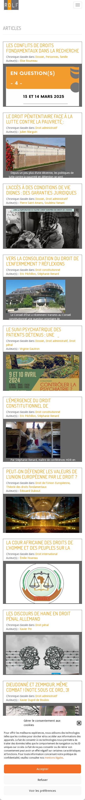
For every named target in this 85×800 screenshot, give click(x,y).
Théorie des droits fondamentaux (26, 486)
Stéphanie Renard (48, 273)
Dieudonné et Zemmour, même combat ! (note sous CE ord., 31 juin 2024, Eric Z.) (37, 689)
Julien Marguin (28, 131)
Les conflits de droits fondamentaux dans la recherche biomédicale (42, 50)
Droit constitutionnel (47, 269)
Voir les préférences (42, 791)
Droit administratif (46, 127)
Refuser (43, 780)
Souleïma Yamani (54, 202)
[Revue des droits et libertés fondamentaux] (9, 5)
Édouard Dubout (30, 490)
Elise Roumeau (28, 60)
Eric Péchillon (28, 273)
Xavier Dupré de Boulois (34, 700)
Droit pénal (42, 625)
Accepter (42, 769)
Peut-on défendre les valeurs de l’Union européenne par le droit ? (41, 474)
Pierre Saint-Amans (31, 202)
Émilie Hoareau (29, 558)
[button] (79, 723)
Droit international (46, 554)
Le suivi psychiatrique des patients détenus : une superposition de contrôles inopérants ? (36, 337)
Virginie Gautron (30, 348)
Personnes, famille (57, 56)
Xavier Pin (26, 629)
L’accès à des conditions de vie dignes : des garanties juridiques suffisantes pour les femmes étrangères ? (41, 195)
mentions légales (54, 757)
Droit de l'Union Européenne (52, 483)
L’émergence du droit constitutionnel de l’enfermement (28, 405)
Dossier (39, 56)
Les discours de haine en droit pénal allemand (38, 616)
